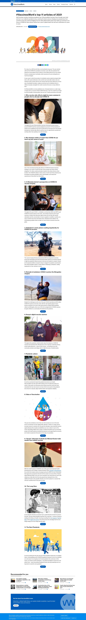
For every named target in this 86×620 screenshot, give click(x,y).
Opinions (71, 4)
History (58, 4)
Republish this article (32, 26)
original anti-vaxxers (34, 519)
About (46, 4)
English (71, 1)
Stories (50, 4)
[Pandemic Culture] (43, 368)
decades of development (55, 470)
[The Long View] (43, 500)
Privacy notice (14, 618)
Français (74, 1)
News (54, 4)
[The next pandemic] (43, 541)
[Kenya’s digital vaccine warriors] (43, 329)
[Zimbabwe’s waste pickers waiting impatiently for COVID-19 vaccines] (43, 243)
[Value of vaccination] (43, 408)
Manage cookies (64, 615)
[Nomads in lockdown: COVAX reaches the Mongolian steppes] (43, 288)
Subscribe (16, 605)
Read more (43, 134)
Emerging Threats (64, 4)
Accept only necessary (65, 618)
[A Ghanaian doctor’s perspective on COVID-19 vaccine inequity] (43, 198)
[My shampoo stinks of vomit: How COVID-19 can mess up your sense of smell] (43, 153)
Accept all (74, 618)
